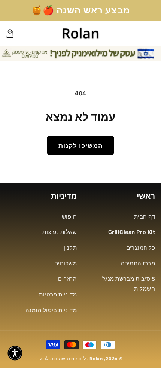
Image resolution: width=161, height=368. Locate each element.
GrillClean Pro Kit (131, 232)
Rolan (96, 358)
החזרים (67, 279)
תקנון (70, 247)
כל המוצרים (140, 247)
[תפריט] (151, 33)
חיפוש (69, 216)
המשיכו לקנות (80, 145)
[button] (14, 353)
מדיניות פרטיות (58, 294)
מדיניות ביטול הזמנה (51, 310)
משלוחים (65, 263)
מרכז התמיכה (138, 263)
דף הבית (144, 216)
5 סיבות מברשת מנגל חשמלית (128, 284)
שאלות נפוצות (59, 232)
